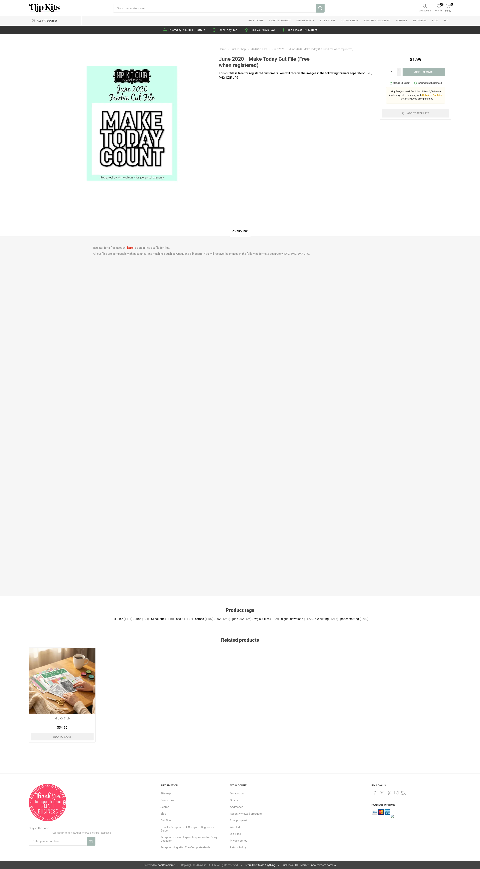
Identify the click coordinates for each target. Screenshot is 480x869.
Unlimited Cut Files (432, 95)
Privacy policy (238, 840)
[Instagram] (396, 793)
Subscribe (91, 841)
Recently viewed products (246, 813)
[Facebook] (375, 793)
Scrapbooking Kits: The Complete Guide (185, 847)
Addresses (236, 807)
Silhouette (157, 619)
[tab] (240, 231)
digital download (292, 619)
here (130, 247)
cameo (199, 619)
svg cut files (261, 619)
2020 (219, 619)
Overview (240, 231)
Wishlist (235, 827)
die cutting (322, 619)
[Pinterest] (389, 793)
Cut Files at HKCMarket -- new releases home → (309, 865)
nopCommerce (166, 865)
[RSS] (403, 793)
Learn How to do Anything (260, 865)
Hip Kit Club (62, 718)
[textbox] (214, 8)
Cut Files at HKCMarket (302, 29)
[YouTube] (382, 793)
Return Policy (238, 847)
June (138, 619)
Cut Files (117, 619)
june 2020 (238, 619)
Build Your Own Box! (262, 29)
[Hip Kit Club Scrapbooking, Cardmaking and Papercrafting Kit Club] (62, 681)
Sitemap (165, 793)
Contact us (167, 800)
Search (320, 8)
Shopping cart (238, 820)
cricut (179, 619)
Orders (234, 800)
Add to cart (424, 72)
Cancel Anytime (227, 29)
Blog (163, 813)
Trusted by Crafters (186, 29)
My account (424, 10)
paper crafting (349, 619)
